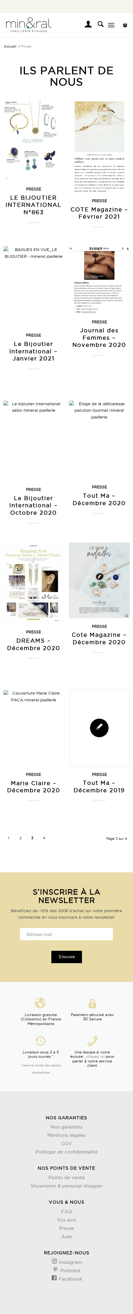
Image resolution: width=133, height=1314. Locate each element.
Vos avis (66, 1220)
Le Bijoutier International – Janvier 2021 (33, 351)
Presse (33, 189)
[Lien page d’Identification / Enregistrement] (85, 25)
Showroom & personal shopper (66, 1186)
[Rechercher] (98, 25)
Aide (66, 1236)
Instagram (70, 1262)
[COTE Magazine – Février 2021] (99, 146)
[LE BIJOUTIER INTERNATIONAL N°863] (33, 140)
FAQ (66, 1211)
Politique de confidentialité (66, 1152)
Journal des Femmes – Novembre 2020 (99, 337)
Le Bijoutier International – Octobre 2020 (33, 505)
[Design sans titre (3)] (54, 25)
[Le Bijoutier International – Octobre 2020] (33, 441)
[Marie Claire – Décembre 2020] (33, 728)
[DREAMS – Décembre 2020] (33, 583)
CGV (66, 1143)
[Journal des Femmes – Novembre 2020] (99, 280)
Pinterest (70, 1270)
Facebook (69, 1279)
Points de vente (67, 1177)
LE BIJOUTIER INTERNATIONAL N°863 (34, 204)
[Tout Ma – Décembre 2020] (99, 440)
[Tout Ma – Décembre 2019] (99, 728)
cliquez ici (95, 1056)
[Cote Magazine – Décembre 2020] (99, 580)
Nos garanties (67, 1126)
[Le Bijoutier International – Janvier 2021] (33, 286)
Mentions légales (66, 1135)
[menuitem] (85, 25)
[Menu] (111, 25)
